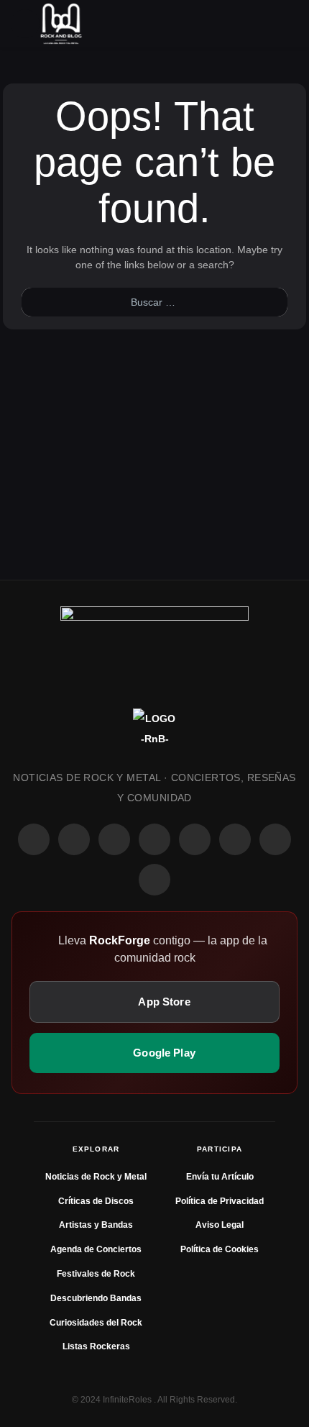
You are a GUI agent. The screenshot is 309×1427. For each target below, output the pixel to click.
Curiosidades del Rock (96, 1322)
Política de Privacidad (219, 1201)
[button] (25, 23)
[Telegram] (154, 879)
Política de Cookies (219, 1249)
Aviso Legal (219, 1225)
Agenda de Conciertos (96, 1249)
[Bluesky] (275, 839)
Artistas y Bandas (96, 1225)
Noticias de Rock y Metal (96, 1176)
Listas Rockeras (96, 1346)
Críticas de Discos (96, 1201)
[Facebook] (34, 839)
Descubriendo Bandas (96, 1298)
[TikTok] (154, 839)
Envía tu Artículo (220, 1176)
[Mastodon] (235, 839)
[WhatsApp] (114, 839)
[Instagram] (74, 839)
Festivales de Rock (96, 1273)
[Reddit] (195, 839)
